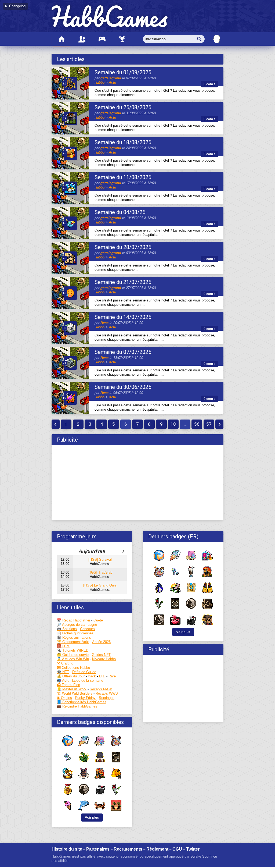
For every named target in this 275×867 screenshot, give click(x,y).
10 (173, 424)
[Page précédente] (56, 424)
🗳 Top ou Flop (68, 685)
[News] (62, 39)
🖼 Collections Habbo (73, 668)
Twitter (193, 849)
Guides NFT (101, 655)
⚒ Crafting (65, 663)
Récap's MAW (101, 689)
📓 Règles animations (74, 637)
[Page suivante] (219, 424)
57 (209, 424)
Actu (112, 82)
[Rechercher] (199, 39)
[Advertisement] (137, 482)
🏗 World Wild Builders (74, 693)
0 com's (209, 84)
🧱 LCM (63, 646)
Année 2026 (101, 642)
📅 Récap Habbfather (73, 620)
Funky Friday (85, 698)
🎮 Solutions (67, 629)
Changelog (17, 6)
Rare (112, 676)
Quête (98, 620)
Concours (87, 629)
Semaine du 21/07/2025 (123, 282)
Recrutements (128, 849)
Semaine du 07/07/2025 (123, 352)
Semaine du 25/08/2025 (123, 107)
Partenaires (98, 849)
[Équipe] (82, 39)
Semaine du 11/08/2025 (123, 177)
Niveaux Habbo (104, 659)
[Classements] (122, 39)
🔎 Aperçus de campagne (77, 625)
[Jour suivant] (123, 551)
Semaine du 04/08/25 (120, 212)
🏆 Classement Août (73, 642)
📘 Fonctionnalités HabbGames (81, 702)
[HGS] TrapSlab (100, 572)
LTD (102, 676)
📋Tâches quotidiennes (75, 633)
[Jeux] (102, 39)
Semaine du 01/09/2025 (123, 72)
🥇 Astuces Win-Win (73, 659)
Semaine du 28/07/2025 (123, 247)
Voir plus (92, 817)
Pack (92, 676)
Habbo (99, 82)
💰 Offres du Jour (71, 676)
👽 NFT (63, 672)
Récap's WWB (107, 693)
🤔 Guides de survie (73, 655)
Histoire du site (67, 849)
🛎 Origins (64, 698)
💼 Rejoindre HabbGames (77, 706)
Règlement (157, 849)
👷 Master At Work (71, 689)
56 (197, 424)
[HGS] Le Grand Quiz (100, 585)
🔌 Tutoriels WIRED (72, 650)
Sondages (106, 698)
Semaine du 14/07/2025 (123, 317)
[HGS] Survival (100, 559)
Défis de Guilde (84, 672)
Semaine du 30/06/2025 (123, 387)
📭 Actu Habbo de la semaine (80, 680)
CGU (177, 849)
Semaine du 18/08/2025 (123, 142)
